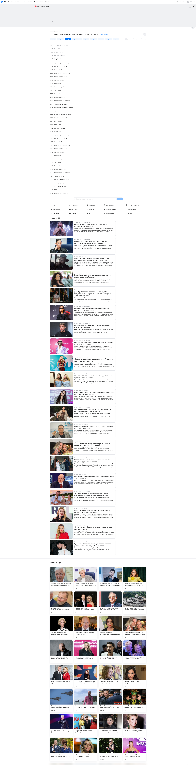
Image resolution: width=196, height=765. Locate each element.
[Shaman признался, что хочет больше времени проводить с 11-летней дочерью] (85, 578)
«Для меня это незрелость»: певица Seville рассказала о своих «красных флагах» (90, 242)
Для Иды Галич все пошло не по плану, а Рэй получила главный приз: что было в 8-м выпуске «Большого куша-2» (92, 294)
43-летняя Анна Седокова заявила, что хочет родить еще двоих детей (94, 528)
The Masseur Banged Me (61, 45)
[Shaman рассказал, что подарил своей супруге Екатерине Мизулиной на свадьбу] (134, 651)
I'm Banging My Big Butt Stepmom (63, 107)
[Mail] (2, 2)
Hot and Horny (58, 49)
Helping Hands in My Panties (62, 100)
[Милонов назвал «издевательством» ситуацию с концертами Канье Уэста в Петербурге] (61, 602)
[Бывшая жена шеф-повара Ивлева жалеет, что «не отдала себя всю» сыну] (61, 651)
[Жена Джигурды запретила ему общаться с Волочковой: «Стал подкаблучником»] (134, 627)
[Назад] (190, 6)
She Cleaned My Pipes (60, 186)
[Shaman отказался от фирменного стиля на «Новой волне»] (61, 725)
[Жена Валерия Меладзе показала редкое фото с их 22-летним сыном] (61, 676)
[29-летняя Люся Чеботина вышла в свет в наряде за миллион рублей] (134, 749)
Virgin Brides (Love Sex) (60, 104)
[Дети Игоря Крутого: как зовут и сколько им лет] (85, 627)
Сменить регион (103, 34)
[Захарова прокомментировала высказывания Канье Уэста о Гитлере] (134, 725)
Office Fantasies (58, 52)
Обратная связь (189, 763)
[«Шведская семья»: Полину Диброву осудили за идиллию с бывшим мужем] (85, 725)
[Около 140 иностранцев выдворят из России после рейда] (110, 700)
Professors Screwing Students (62, 114)
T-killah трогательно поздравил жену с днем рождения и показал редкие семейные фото (91, 494)
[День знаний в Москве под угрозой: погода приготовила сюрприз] (110, 749)
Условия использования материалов (177, 763)
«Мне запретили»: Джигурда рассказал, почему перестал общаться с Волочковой (92, 444)
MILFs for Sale (58, 190)
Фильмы (129, 39)
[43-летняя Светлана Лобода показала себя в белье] (85, 749)
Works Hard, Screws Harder (61, 179)
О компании (7, 763)
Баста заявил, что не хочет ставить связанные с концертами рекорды (92, 326)
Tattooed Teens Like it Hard (61, 94)
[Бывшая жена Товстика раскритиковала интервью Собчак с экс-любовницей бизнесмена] (134, 676)
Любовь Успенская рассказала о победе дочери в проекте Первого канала (93, 377)
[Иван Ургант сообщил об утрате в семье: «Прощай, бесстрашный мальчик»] (110, 578)
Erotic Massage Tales (60, 87)
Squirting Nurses (59, 80)
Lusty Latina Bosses (59, 183)
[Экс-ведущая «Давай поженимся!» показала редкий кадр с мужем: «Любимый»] (85, 602)
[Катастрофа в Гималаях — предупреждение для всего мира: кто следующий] (134, 602)
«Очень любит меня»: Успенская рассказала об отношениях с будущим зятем (92, 511)
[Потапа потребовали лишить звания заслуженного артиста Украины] (61, 749)
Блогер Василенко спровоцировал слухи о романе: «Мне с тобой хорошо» (93, 343)
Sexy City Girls (58, 59)
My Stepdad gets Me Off (60, 66)
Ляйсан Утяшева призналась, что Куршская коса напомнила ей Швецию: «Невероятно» (92, 410)
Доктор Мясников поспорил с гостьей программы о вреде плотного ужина (93, 427)
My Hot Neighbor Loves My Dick (63, 63)
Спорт (144, 39)
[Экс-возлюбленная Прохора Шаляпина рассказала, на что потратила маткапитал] (134, 578)
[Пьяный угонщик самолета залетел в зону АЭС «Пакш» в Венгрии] (61, 700)
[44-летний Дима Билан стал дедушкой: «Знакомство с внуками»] (110, 651)
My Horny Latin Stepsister (61, 193)
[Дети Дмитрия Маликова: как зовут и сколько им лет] (110, 676)
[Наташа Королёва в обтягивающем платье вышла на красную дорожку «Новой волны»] (110, 627)
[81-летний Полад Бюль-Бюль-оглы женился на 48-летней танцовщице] (110, 602)
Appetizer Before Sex (60, 111)
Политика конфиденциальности (160, 763)
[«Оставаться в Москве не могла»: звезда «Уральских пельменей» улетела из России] (85, 676)
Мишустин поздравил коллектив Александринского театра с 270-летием (94, 478)
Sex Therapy (57, 90)
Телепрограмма (54, 31)
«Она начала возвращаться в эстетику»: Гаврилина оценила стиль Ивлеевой (93, 360)
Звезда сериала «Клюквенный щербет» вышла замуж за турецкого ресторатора (92, 461)
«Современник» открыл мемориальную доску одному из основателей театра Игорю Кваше (91, 259)
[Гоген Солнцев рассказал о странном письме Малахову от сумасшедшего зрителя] (134, 700)
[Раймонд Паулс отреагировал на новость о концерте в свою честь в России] (61, 578)
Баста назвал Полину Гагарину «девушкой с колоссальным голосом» (90, 226)
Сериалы (137, 39)
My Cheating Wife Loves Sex (62, 73)
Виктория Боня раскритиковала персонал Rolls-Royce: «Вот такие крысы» (92, 310)
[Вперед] (193, 6)
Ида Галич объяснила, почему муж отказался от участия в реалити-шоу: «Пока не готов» (92, 545)
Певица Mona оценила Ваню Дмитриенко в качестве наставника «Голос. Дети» (94, 394)
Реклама (13, 763)
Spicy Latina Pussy (59, 70)
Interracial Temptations (60, 83)
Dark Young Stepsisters (60, 76)
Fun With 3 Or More (59, 55)
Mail (2, 763)
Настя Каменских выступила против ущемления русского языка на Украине (92, 276)
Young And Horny (59, 176)
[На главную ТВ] (4, 2)
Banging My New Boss (60, 97)
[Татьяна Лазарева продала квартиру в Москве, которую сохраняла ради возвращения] (61, 627)
